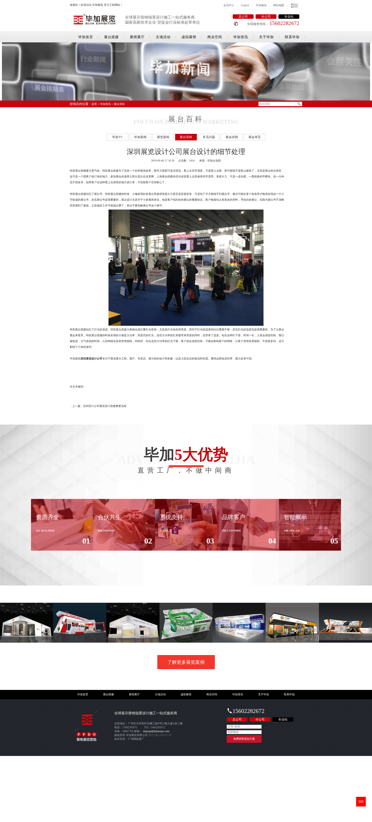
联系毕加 (292, 37)
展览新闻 (163, 137)
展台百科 (119, 104)
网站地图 (278, 5)
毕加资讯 (240, 37)
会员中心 (228, 5)
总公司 (237, 719)
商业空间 (214, 37)
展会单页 (254, 137)
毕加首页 (85, 37)
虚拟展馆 (189, 37)
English (245, 5)
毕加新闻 (140, 137)
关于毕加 (266, 37)
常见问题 (209, 137)
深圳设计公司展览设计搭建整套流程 (105, 406)
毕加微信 (261, 5)
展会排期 (232, 137)
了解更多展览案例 (186, 662)
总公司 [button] (243, 16)
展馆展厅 (137, 37)
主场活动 (163, 37)
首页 (94, 104)
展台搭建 (111, 37)
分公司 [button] (266, 16)
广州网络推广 (136, 739)
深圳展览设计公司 (91, 358)
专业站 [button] (289, 16)
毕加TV (117, 137)
